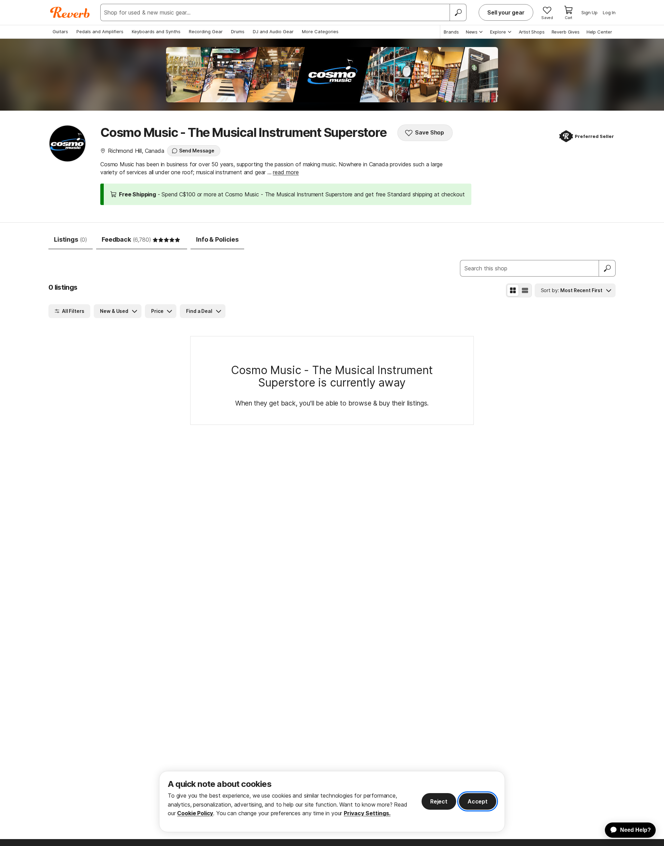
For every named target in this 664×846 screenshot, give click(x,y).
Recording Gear (206, 31)
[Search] (458, 12)
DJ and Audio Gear (273, 31)
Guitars (60, 31)
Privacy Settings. (367, 813)
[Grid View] (512, 290)
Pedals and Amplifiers (99, 31)
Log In (609, 12)
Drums (238, 31)
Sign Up (589, 12)
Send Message (196, 151)
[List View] (525, 290)
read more (286, 172)
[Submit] (607, 268)
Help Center (599, 32)
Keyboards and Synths (156, 31)
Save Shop (429, 132)
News (472, 32)
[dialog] (332, 801)
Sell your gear (506, 12)
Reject (439, 801)
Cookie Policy (195, 813)
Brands (451, 32)
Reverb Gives (566, 32)
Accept (478, 801)
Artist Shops (532, 32)
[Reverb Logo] (70, 12)
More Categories (320, 31)
